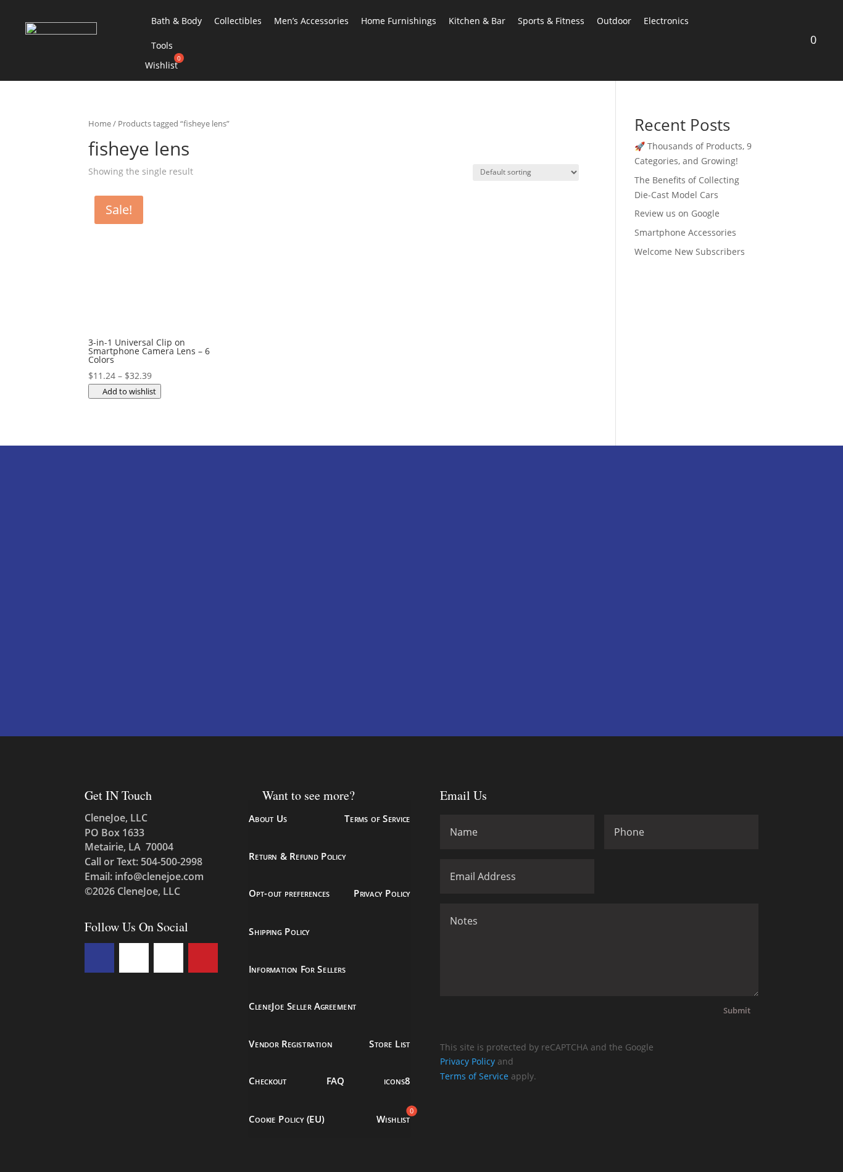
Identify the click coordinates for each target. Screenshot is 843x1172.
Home (99, 123)
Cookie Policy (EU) (286, 1118)
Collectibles (238, 21)
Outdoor (614, 21)
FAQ (335, 1080)
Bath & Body (176, 21)
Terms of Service (377, 818)
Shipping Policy (279, 931)
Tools (162, 45)
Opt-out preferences (289, 893)
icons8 (397, 1080)
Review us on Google (677, 213)
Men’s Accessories (311, 21)
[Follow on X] (134, 958)
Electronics (666, 21)
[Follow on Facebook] (99, 958)
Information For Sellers (297, 968)
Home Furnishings (398, 21)
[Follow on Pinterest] (203, 958)
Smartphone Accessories (685, 232)
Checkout (268, 1080)
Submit (736, 1010)
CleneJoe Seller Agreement (303, 1005)
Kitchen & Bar (477, 21)
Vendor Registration (290, 1043)
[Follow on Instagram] (168, 958)
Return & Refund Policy (297, 855)
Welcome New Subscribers (689, 251)
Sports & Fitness (551, 21)
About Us (268, 818)
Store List (389, 1043)
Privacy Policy (381, 893)
